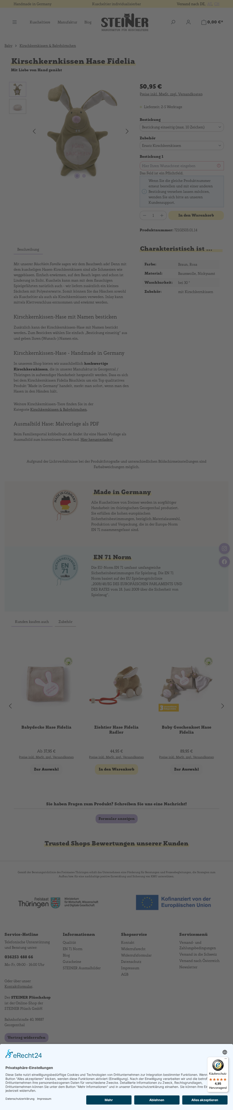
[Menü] (225, 1059)
